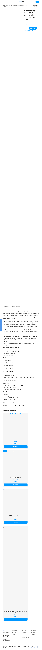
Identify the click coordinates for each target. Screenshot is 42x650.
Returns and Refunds (25, 637)
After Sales (14, 634)
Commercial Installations (1, 325)
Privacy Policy (5, 647)
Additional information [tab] (15, 306)
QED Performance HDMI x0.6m (15, 515)
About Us (14, 632)
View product (15, 446)
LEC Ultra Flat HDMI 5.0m (15, 440)
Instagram (33, 637)
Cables (7, 5)
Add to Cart (32, 28)
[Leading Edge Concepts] (21, 2)
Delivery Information (16, 636)
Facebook (33, 632)
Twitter (32, 636)
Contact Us (14, 637)
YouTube (33, 634)
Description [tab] (6, 306)
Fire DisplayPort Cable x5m (15, 477)
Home (4, 5)
